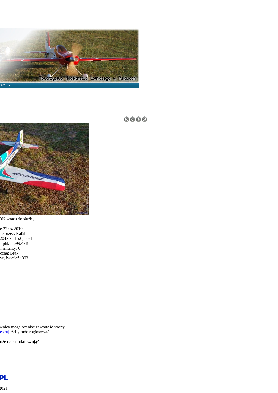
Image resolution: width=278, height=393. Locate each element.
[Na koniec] (144, 120)
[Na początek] (126, 120)
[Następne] (138, 120)
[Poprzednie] (132, 120)
